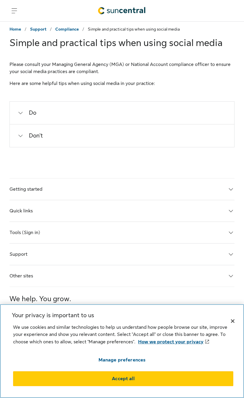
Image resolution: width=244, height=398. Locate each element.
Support (38, 29)
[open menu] (14, 10)
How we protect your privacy (171, 342)
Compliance (67, 29)
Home (15, 29)
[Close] (232, 321)
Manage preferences (122, 360)
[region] (122, 351)
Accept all (123, 378)
